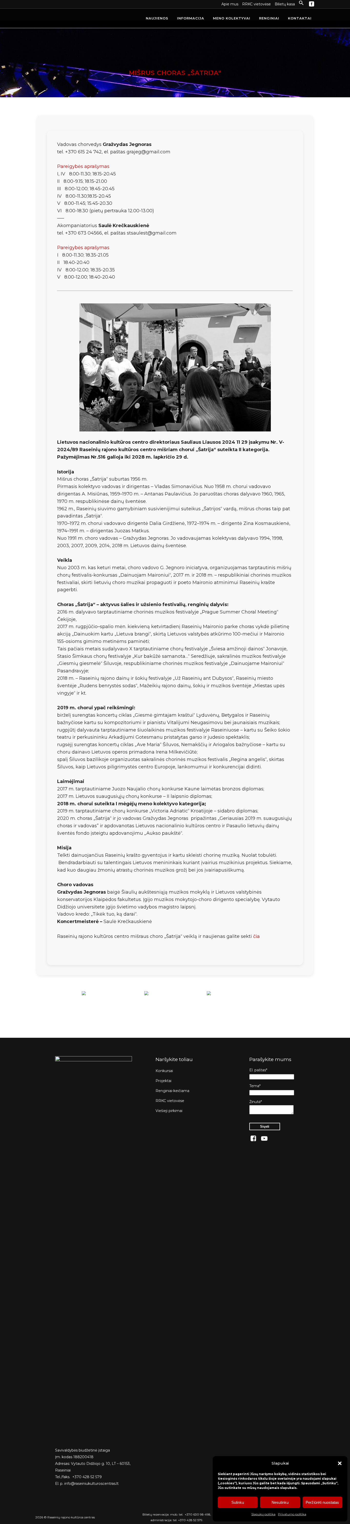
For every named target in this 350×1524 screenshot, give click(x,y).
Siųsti (264, 1126)
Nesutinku (280, 1502)
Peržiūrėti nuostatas (322, 1502)
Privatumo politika (292, 1514)
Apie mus (229, 4)
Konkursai (164, 1070)
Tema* (255, 1086)
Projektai (163, 1080)
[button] (339, 1463)
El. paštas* (258, 1070)
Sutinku (237, 1502)
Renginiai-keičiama (172, 1090)
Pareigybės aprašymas (83, 166)
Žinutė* (255, 1101)
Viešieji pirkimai (169, 1110)
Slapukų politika (263, 1514)
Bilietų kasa (285, 4)
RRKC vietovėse (256, 4)
